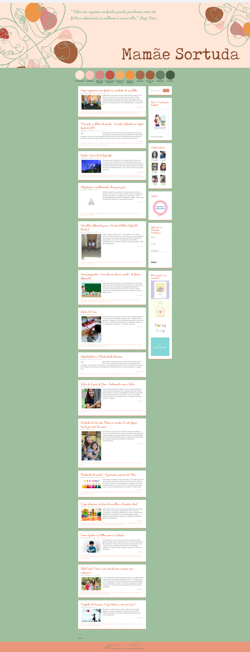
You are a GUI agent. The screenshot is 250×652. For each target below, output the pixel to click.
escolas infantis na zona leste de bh (131, 143)
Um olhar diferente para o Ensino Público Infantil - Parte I (110, 227)
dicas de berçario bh (118, 523)
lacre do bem (99, 410)
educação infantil (86, 262)
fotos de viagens (118, 177)
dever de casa (97, 344)
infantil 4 (115, 344)
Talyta (93, 429)
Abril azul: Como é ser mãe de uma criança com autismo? (107, 570)
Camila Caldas (99, 281)
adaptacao (92, 213)
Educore (83, 410)
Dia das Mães (97, 462)
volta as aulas (89, 215)
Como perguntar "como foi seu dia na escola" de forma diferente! (111, 276)
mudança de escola (125, 213)
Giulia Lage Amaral (100, 130)
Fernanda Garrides (98, 314)
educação (105, 462)
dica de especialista (102, 213)
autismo (89, 592)
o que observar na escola (115, 525)
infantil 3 (109, 344)
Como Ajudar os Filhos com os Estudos (103, 535)
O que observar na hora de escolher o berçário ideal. (109, 504)
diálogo (111, 299)
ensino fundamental (109, 556)
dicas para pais (113, 213)
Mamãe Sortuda (99, 158)
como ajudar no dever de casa (90, 555)
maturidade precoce (95, 374)
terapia (97, 594)
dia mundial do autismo (127, 592)
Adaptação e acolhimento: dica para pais (103, 187)
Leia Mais (140, 107)
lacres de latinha (113, 410)
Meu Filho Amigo (93, 346)
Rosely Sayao (106, 374)
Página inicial (105, 634)
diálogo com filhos (120, 299)
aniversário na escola (118, 112)
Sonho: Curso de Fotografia (96, 155)
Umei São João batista (87, 264)
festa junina (115, 262)
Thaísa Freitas (98, 359)
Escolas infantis (100, 143)
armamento (84, 624)
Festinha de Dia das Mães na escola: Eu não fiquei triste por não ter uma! (109, 424)
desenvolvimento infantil (88, 492)
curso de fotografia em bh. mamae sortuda (111, 175)
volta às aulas (134, 374)
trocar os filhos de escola (99, 145)
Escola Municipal (106, 262)
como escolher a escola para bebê (100, 523)
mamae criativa (138, 177)
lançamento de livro (125, 410)
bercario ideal (85, 523)
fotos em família (128, 177)
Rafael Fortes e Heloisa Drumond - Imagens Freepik (128, 647)
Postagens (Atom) (89, 638)
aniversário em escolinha (103, 112)
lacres (105, 410)
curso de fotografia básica (89, 175)
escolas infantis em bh (113, 143)
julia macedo (90, 410)
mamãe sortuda (112, 492)
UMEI (139, 262)
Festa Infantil (116, 113)
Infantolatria (84, 374)
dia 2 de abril (115, 592)
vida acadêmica (85, 558)
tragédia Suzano (89, 625)
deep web (110, 624)
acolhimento (84, 213)
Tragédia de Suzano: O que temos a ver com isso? (108, 604)
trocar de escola (86, 145)
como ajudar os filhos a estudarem (111, 555)
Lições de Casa (89, 311)
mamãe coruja (132, 344)
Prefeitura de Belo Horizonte (128, 262)
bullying (90, 624)
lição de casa (123, 344)
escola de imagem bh (94, 177)
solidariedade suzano (126, 624)
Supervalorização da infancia (120, 374)
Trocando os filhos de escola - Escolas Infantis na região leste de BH (112, 125)
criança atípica (96, 592)
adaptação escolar (93, 299)
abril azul (83, 592)
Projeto (134, 410)
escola (129, 299)
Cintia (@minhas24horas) (101, 93)
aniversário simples (131, 112)
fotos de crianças (106, 177)
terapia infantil (104, 594)
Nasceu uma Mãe (135, 492)
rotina (107, 346)
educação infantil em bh (88, 143)
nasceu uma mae (101, 525)
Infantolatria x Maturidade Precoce (101, 356)
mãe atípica (138, 592)
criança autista (106, 592)
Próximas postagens (139, 634)
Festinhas (123, 113)
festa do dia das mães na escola (118, 462)
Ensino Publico (96, 262)
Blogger (140, 645)
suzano (136, 624)
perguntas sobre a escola (96, 301)
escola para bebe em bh (132, 523)
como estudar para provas (94, 556)
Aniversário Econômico (88, 112)
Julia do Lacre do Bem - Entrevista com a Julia (108, 384)
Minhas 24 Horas (132, 113)
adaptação (84, 299)
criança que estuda (86, 344)
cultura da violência (100, 624)
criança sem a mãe (86, 462)
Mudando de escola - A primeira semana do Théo (108, 474)
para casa (102, 346)
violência (98, 625)
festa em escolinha (105, 113)
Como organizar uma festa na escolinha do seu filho (109, 90)
